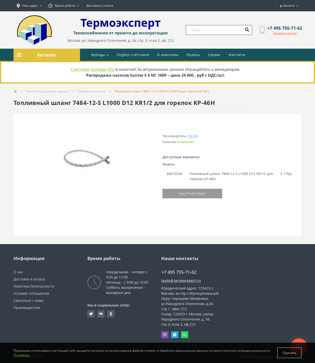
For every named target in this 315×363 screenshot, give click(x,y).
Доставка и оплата (99, 5)
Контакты (237, 54)
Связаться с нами (28, 300)
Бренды (98, 54)
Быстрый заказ (192, 193)
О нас (18, 272)
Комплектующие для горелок (47, 91)
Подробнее (22, 355)
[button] (29, 5)
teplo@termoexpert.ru (181, 280)
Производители (27, 307)
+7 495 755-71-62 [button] (178, 272)
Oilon (193, 136)
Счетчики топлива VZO (92, 69)
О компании (167, 54)
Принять (289, 352)
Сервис (214, 54)
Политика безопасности (34, 286)
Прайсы (193, 54)
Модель (168, 164)
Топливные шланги (91, 91)
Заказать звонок (285, 33)
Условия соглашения (31, 293)
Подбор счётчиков (133, 54)
